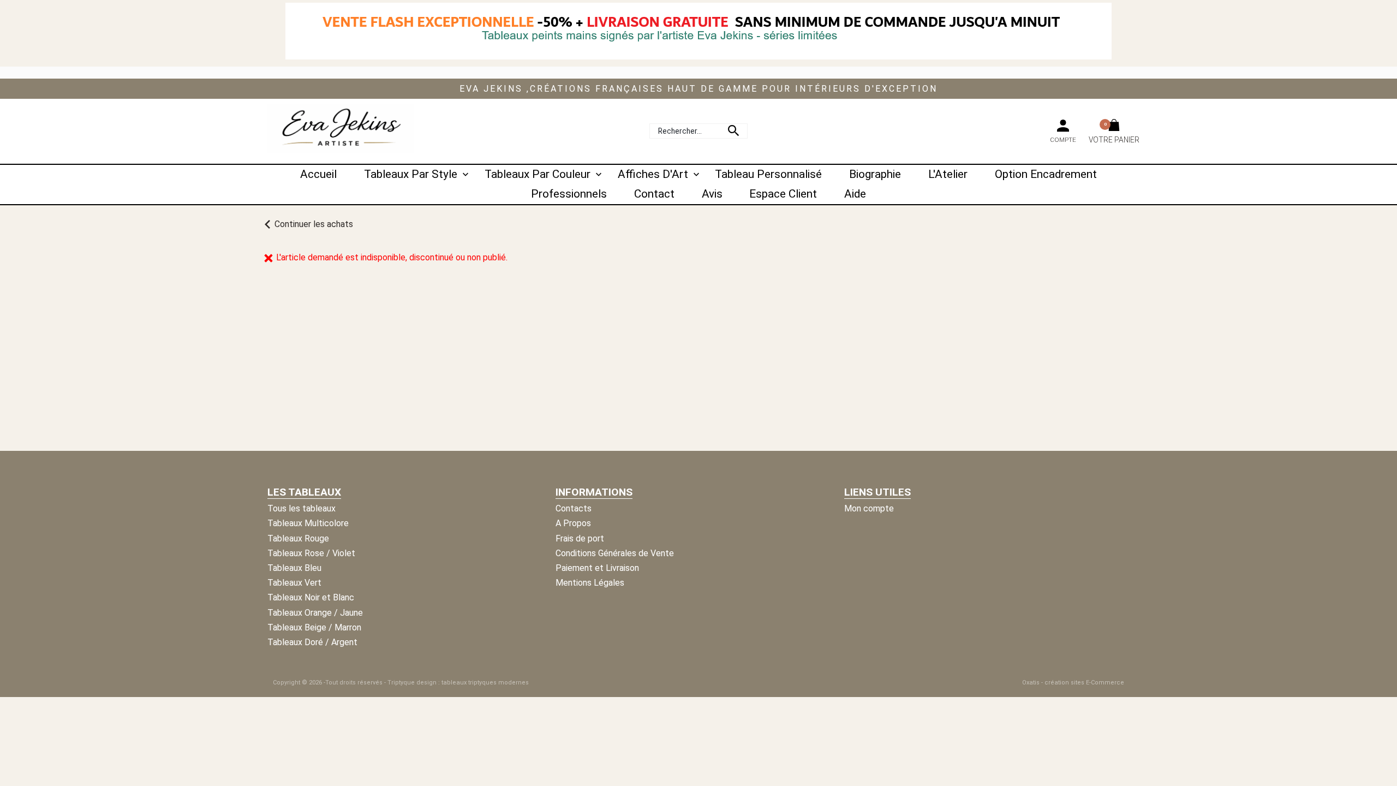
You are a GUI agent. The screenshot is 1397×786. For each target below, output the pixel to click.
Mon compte (869, 508)
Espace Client (783, 193)
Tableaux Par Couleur (537, 174)
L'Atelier (948, 174)
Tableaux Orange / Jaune (315, 613)
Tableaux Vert (294, 582)
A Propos (573, 523)
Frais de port (580, 538)
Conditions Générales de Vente (615, 553)
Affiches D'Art (653, 174)
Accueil (318, 174)
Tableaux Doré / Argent (312, 642)
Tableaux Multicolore (308, 523)
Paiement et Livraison (597, 568)
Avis (712, 193)
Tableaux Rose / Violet (311, 553)
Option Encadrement (1046, 174)
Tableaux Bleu (294, 568)
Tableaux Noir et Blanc (310, 597)
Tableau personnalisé (768, 174)
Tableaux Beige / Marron (314, 627)
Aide (855, 193)
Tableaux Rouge (298, 538)
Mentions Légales (590, 582)
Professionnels (569, 193)
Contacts (574, 508)
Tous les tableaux (301, 508)
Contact (654, 193)
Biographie (875, 174)
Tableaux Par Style (410, 174)
